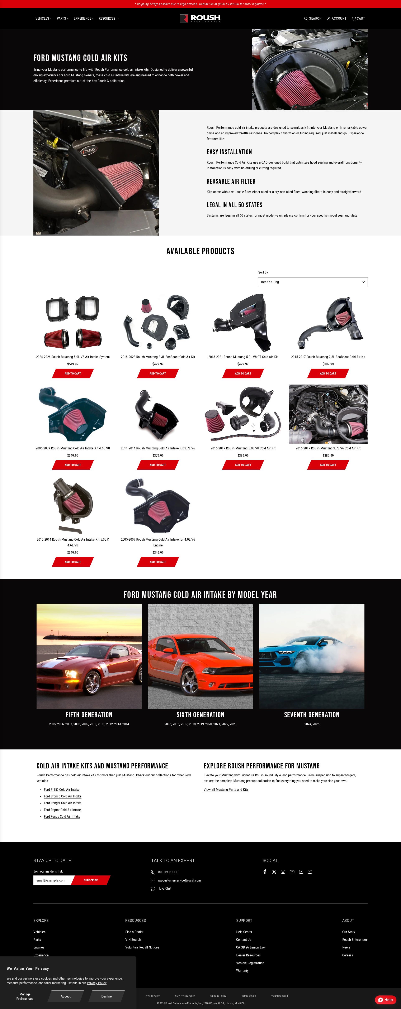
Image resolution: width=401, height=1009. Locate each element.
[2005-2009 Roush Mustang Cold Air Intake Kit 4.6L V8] (72, 414)
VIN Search (133, 939)
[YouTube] (291, 871)
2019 (200, 724)
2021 (216, 724)
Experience (41, 955)
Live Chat (164, 888)
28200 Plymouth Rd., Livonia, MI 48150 (223, 1003)
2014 (125, 724)
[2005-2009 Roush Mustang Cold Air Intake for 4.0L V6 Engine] (158, 505)
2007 (68, 724)
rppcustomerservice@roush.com (179, 880)
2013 (117, 724)
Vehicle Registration (250, 963)
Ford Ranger (52, 803)
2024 (308, 724)
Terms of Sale (249, 995)
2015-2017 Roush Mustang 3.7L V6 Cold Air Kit (328, 448)
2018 (192, 724)
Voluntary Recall (279, 995)
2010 (93, 724)
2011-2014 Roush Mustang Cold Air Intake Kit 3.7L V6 (158, 448)
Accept (66, 996)
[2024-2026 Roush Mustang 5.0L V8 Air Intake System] (72, 322)
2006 (60, 724)
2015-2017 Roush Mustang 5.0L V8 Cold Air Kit (243, 448)
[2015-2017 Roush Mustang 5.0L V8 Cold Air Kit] (243, 414)
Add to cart (73, 373)
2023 (233, 724)
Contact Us (243, 939)
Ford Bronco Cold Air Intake (62, 796)
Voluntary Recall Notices (142, 947)
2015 (168, 724)
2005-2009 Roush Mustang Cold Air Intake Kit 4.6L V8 (73, 448)
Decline (106, 996)
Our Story (348, 932)
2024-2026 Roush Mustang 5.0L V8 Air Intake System (73, 357)
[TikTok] (309, 871)
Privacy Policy (97, 983)
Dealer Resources (248, 955)
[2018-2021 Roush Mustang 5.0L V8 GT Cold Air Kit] (243, 322)
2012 (109, 724)
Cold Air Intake (71, 803)
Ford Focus (52, 816)
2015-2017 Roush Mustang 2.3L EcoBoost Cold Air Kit (328, 357)
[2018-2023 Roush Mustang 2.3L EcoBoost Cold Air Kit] (158, 322)
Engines (38, 947)
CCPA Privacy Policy (185, 995)
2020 (208, 724)
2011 (101, 724)
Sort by (263, 272)
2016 (176, 724)
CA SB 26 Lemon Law (251, 947)
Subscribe (91, 880)
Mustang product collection (252, 781)
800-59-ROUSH (168, 872)
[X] (274, 871)
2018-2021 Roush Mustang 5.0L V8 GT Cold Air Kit (243, 357)
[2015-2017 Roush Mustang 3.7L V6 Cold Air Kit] (328, 414)
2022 (225, 724)
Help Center (244, 932)
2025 (316, 724)
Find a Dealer (134, 932)
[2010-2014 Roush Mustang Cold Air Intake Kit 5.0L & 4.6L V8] (72, 505)
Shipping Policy (218, 995)
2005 (52, 724)
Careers (347, 955)
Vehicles (39, 932)
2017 (184, 724)
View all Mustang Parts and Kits (226, 789)
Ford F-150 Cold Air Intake (62, 789)
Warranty (242, 971)
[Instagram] (283, 871)
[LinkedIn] (300, 871)
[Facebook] (265, 871)
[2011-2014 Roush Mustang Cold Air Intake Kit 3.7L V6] (158, 414)
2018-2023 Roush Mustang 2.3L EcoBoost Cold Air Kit (158, 357)
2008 (77, 724)
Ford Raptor (52, 810)
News (346, 947)
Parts (37, 939)
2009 (85, 724)
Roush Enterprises (355, 939)
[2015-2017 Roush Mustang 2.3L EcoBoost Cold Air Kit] (328, 322)
